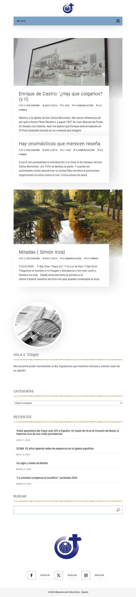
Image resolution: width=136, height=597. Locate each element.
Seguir (45, 575)
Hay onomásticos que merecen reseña (59, 143)
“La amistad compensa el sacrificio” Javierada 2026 (46, 477)
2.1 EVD (67, 150)
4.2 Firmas (92, 258)
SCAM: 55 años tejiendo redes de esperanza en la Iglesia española (55, 448)
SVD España (33, 105)
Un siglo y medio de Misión (32, 463)
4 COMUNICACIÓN (83, 105)
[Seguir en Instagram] (86, 575)
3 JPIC (66, 105)
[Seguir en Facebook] (31, 575)
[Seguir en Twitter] (58, 575)
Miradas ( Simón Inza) (42, 252)
